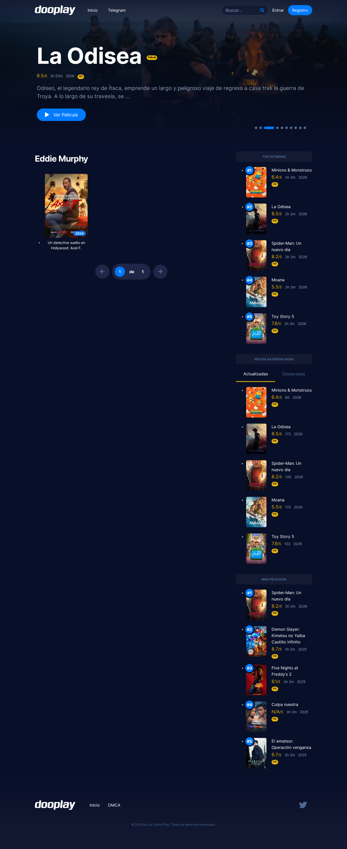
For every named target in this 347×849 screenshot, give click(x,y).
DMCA (114, 805)
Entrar (278, 10)
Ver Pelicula (65, 114)
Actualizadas (255, 373)
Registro (300, 10)
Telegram (117, 10)
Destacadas (293, 373)
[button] (256, 128)
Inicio (93, 10)
